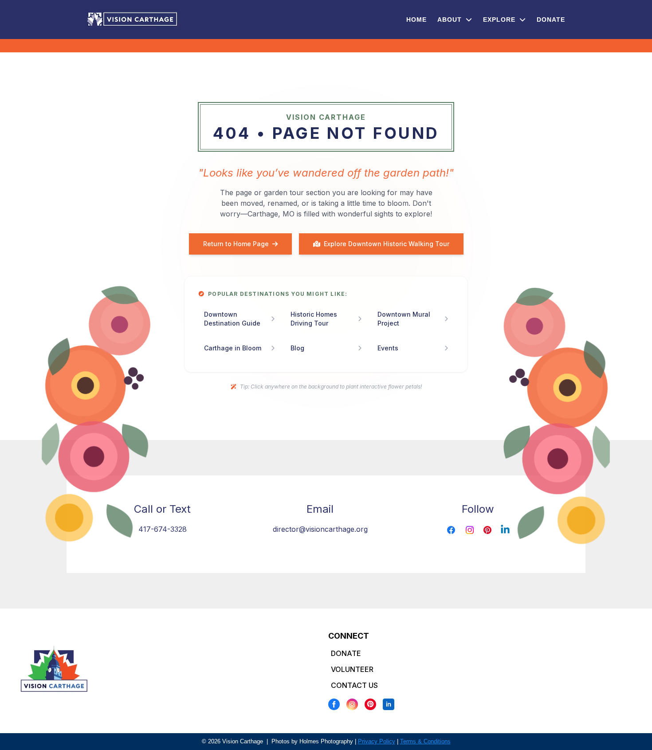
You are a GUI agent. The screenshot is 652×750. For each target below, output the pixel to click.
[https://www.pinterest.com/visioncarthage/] (487, 530)
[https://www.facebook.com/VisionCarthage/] (451, 530)
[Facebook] (334, 704)
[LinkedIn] (388, 704)
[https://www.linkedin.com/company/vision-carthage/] (505, 530)
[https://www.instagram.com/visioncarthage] (469, 530)
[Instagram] (352, 704)
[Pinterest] (370, 704)
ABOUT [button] (450, 19)
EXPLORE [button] (500, 19)
